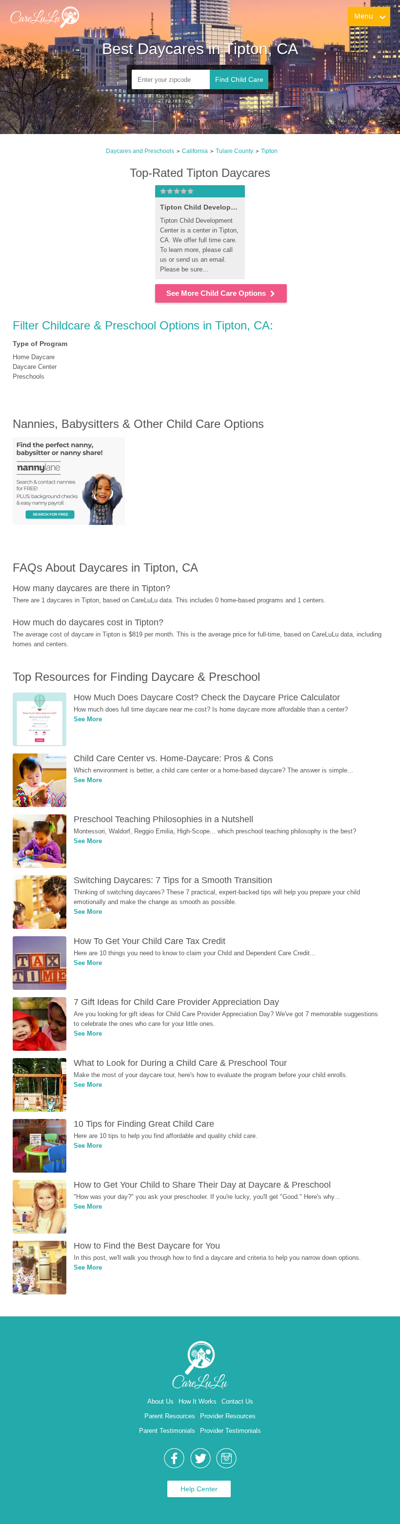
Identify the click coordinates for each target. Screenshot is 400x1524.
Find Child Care (239, 79)
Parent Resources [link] (169, 1416)
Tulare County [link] (234, 151)
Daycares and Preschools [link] (140, 151)
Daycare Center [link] (35, 366)
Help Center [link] (199, 1489)
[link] (103, 27)
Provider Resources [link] (228, 1416)
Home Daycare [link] (34, 357)
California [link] (195, 151)
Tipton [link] (269, 151)
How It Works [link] (198, 1401)
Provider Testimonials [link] (230, 1430)
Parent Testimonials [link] (167, 1430)
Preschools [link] (28, 376)
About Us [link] (160, 1401)
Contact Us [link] (237, 1401)
